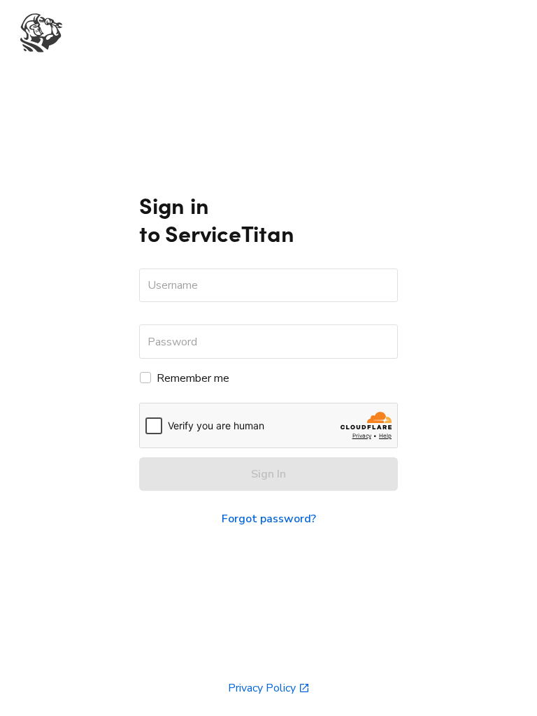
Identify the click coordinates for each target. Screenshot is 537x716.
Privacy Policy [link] (262, 688)
